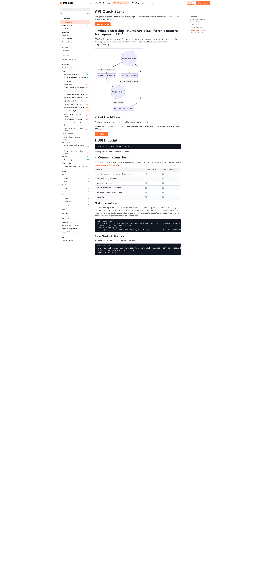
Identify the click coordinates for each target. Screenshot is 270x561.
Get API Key (101, 134)
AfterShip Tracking (102, 3)
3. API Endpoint (194, 25)
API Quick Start (194, 16)
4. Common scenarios (196, 27)
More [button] (153, 3)
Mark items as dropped (198, 30)
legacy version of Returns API (106, 165)
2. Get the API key (195, 22)
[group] (138, 146)
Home (88, 3)
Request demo (103, 24)
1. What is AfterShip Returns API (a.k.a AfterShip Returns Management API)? (198, 19)
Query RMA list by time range (199, 33)
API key (117, 126)
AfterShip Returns (121, 3)
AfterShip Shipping (139, 3)
